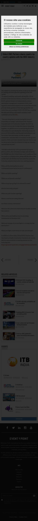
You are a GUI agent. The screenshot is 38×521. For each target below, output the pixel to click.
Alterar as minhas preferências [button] (19, 46)
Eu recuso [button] (19, 43)
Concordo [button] (19, 40)
